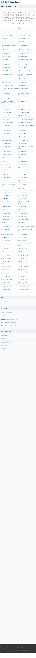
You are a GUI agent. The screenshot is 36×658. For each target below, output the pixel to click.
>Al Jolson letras (5, 216)
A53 (31, 15)
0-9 (1, 646)
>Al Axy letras (4, 59)
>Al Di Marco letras (6, 140)
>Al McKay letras (22, 261)
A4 (8, 11)
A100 (19, 22)
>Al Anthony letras (5, 56)
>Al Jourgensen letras (23, 219)
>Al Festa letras (22, 158)
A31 (8, 14)
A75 (21, 19)
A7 (14, 11)
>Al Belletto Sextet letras (7, 85)
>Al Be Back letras (5, 82)
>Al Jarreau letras (22, 210)
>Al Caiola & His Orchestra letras (9, 106)
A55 (2, 17)
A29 (2, 14)
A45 (10, 15)
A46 (13, 15)
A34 (16, 14)
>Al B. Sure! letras (5, 67)
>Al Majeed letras (5, 255)
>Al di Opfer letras (5, 143)
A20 (13, 12)
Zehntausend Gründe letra (15, 325)
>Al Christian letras (23, 115)
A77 (26, 19)
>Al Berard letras (22, 85)
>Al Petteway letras (23, 289)
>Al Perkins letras (5, 289)
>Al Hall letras (22, 192)
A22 (18, 12)
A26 (29, 12)
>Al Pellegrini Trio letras (7, 286)
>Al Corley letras (22, 130)
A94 (3, 22)
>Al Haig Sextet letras (23, 188)
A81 (2, 20)
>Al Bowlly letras (5, 93)
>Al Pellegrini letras (6, 282)
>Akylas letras (4, 38)
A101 (22, 22)
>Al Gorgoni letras (23, 177)
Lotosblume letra (12, 322)
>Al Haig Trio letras (6, 192)
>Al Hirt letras (4, 198)
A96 (9, 22)
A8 (16, 11)
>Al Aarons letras (22, 45)
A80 (34, 19)
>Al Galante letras (22, 164)
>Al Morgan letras (22, 269)
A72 (13, 19)
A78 (29, 19)
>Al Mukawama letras (6, 273)
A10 (21, 11)
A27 (31, 12)
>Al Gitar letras (22, 174)
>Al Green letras (22, 181)
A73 (16, 19)
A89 (23, 20)
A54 (34, 15)
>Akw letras (21, 28)
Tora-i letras (3, 348)
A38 (26, 14)
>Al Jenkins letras (5, 213)
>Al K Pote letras (5, 223)
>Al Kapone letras (5, 226)
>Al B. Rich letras (22, 64)
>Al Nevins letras (5, 276)
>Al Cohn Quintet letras (7, 122)
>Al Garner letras (5, 171)
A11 (23, 11)
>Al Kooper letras (5, 240)
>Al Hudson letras (5, 202)
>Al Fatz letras (22, 154)
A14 (31, 11)
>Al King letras (5, 237)
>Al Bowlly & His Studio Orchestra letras (24, 94)
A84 (10, 20)
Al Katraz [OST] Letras (7, 234)
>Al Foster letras (22, 161)
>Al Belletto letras (22, 82)
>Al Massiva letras (5, 258)
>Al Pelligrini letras (23, 286)
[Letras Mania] (15, 2)
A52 (29, 15)
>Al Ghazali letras (5, 174)
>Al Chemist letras (5, 115)
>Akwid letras (21, 32)
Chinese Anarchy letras (6, 342)
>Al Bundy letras (22, 101)
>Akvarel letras (4, 28)
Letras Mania (4, 302)
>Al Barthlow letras (6, 79)
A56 (5, 17)
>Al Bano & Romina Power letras (9, 71)
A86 (16, 20)
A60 (16, 17)
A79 (31, 19)
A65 (29, 17)
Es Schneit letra (13, 319)
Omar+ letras (4, 345)
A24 (23, 12)
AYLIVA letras (4, 335)
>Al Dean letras (22, 133)
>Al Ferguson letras (6, 158)
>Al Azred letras (5, 64)
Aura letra (9, 316)
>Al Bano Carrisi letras (6, 74)
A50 (23, 15)
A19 (10, 12)
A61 (18, 17)
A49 (21, 15)
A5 (10, 11)
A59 (13, 17)
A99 (17, 22)
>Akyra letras (21, 38)
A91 (29, 20)
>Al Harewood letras (6, 195)
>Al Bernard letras (23, 88)
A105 (13, 23)
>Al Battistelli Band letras (24, 79)
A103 (29, 22)
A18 (8, 12)
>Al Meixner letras (23, 266)
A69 (5, 19)
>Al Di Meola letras (23, 140)
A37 (23, 14)
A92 (31, 20)
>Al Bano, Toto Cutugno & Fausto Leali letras (25, 75)
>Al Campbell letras (23, 106)
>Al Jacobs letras (22, 206)
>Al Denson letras (5, 137)
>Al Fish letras (4, 161)
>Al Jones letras (22, 216)
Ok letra (10, 312)
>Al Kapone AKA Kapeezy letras (26, 226)
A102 (26, 22)
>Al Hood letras (22, 198)
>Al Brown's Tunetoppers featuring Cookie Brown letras (8, 102)
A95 (6, 22)
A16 (2, 12)
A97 (11, 22)
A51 (26, 15)
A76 (23, 19)
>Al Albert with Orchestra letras (26, 50)
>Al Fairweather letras (6, 154)
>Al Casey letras (5, 109)
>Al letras (3, 42)
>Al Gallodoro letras (6, 167)
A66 (31, 17)
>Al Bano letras (22, 67)
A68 (2, 19)
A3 (6, 11)
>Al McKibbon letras (6, 266)
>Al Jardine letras (5, 210)
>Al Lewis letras (5, 244)
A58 (10, 17)
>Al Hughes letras (5, 206)
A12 (26, 11)
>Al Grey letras (22, 184)
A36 (21, 14)
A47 (16, 15)
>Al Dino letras (22, 143)
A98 (14, 22)
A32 (10, 14)
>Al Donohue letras (6, 151)
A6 (12, 11)
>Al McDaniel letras (23, 258)
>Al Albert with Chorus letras (8, 50)
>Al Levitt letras (22, 240)
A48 (18, 15)
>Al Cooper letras (5, 125)
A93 (34, 20)
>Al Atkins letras (22, 56)
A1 (1, 11)
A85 (13, 20)
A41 (34, 14)
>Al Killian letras (22, 234)
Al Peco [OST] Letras (6, 279)
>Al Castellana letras (6, 112)
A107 (19, 23)
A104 (32, 22)
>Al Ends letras (22, 151)
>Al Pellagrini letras (23, 279)
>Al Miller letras (5, 269)
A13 (29, 11)
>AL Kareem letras (5, 229)
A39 (29, 14)
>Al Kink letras (22, 237)
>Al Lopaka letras (22, 248)
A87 (18, 20)
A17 (5, 12)
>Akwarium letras (5, 32)
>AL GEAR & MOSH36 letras (26, 171)
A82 (5, 20)
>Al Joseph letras (5, 219)
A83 (8, 20)
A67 (34, 17)
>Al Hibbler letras (22, 195)
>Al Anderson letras (23, 53)
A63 (23, 17)
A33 (13, 14)
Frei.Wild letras (4, 338)
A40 (31, 14)
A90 (26, 20)
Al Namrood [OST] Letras (25, 273)
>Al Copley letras (5, 130)
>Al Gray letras (5, 181)
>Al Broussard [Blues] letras (8, 98)
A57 (8, 17)
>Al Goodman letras (6, 177)
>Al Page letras (22, 276)
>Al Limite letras (5, 248)
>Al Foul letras (4, 164)
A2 (4, 11)
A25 (26, 12)
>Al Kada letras (22, 223)
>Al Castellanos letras (23, 112)
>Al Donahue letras (5, 146)
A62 (21, 17)
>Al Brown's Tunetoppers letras (26, 98)
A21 (16, 12)
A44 (8, 15)
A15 (34, 11)
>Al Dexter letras (22, 137)
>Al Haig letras (4, 188)
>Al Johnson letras (23, 213)
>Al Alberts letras (5, 53)
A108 (23, 23)
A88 (21, 20)
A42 (2, 15)
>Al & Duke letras (23, 42)
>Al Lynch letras (5, 252)
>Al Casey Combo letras (24, 109)
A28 (34, 12)
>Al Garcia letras (22, 167)
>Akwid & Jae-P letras (6, 35)
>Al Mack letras (22, 252)
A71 (10, 19)
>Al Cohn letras (5, 119)
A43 (5, 15)
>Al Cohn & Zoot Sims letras (25, 119)
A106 (16, 23)
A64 (26, 17)
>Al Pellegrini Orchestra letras (25, 282)
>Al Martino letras (23, 255)
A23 (21, 12)
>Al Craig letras (5, 133)
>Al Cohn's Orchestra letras (25, 122)
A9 (18, 11)
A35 (18, 14)
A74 (18, 19)
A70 (8, 19)
